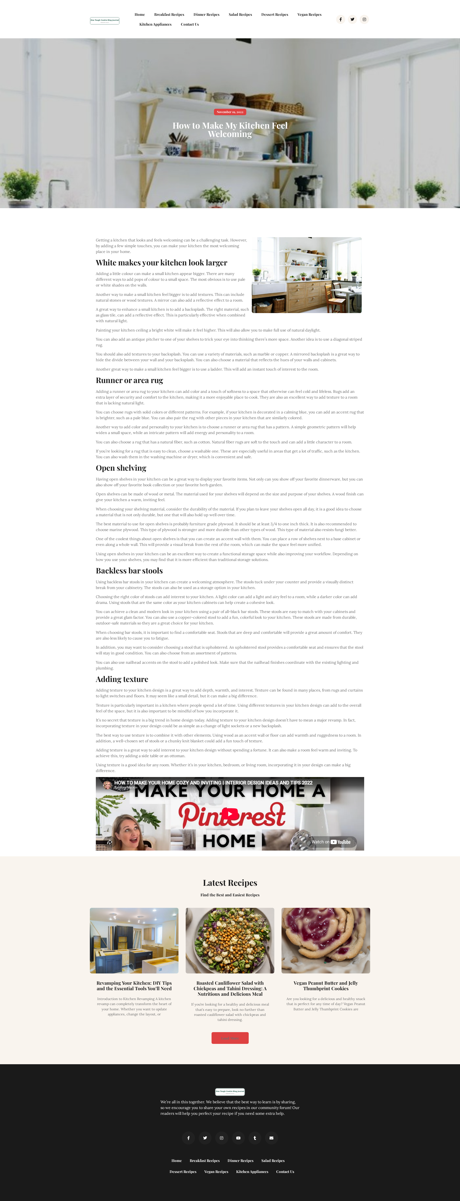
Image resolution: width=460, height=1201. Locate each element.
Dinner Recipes (206, 14)
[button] (230, 112)
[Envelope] (271, 1138)
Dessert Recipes (274, 14)
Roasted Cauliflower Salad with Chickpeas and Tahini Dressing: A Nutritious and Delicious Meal (230, 988)
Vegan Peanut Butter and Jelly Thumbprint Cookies (326, 985)
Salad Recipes (240, 14)
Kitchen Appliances (155, 24)
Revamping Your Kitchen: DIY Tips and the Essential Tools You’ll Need (134, 985)
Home (140, 14)
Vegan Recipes (310, 14)
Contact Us (190, 24)
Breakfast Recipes (169, 14)
